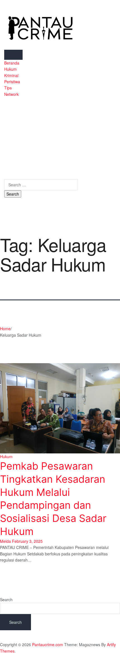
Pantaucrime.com (47, 644)
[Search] (5, 176)
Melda (5, 541)
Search (6, 599)
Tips (8, 88)
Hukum (10, 69)
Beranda (11, 63)
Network (11, 94)
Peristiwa (12, 81)
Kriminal (11, 75)
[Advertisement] (41, 135)
